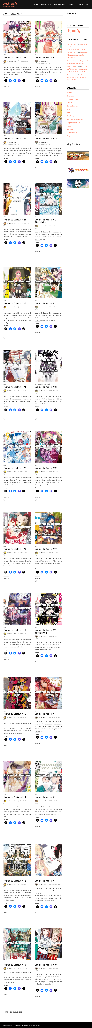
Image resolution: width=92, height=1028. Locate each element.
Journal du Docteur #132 (15, 57)
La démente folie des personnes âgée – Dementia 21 (77, 55)
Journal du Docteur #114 (15, 797)
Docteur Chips (13, 61)
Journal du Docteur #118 (15, 630)
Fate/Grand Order (73, 99)
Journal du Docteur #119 (46, 549)
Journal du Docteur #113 (46, 797)
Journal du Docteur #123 (46, 387)
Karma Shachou (72, 67)
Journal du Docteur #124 (15, 387)
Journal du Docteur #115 (46, 714)
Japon (69, 109)
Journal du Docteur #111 (46, 880)
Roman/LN (70, 129)
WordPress (32, 1025)
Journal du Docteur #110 (15, 965)
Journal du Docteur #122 (15, 468)
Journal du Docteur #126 (15, 303)
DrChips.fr (10, 4)
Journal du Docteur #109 (46, 965)
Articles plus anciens (14, 1012)
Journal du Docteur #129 (46, 138)
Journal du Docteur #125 (46, 303)
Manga (69, 126)
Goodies (70, 4)
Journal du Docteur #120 (15, 549)
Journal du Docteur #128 (15, 219)
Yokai (68, 136)
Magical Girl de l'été (44, 384)
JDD (5, 55)
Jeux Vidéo (70, 116)
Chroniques (45, 4)
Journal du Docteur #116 (15, 714)
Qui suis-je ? (80, 4)
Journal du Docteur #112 (15, 880)
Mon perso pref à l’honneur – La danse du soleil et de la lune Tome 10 (77, 46)
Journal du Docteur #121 (46, 468)
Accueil (35, 4)
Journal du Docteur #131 (46, 57)
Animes (69, 93)
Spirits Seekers (59, 4)
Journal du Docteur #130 (15, 138)
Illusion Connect (72, 106)
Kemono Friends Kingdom (75, 119)
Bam (38, 1025)
